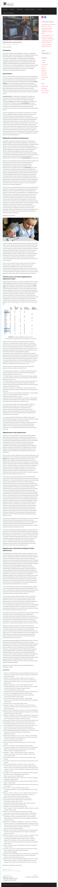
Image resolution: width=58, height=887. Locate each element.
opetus (14, 870)
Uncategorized (44, 77)
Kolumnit (10, 869)
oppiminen (18, 870)
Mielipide (43, 68)
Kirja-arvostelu (44, 64)
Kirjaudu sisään (44, 86)
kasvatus (11, 870)
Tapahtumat (19, 9)
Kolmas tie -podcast (29, 9)
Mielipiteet (43, 70)
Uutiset (43, 79)
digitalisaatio (6, 870)
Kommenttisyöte (45, 90)
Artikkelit (6, 869)
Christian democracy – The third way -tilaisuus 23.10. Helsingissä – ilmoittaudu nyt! (48, 37)
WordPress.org (44, 92)
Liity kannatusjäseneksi (8, 13)
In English (39, 9)
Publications (44, 73)
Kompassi (5, 9)
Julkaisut (12, 9)
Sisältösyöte (44, 88)
